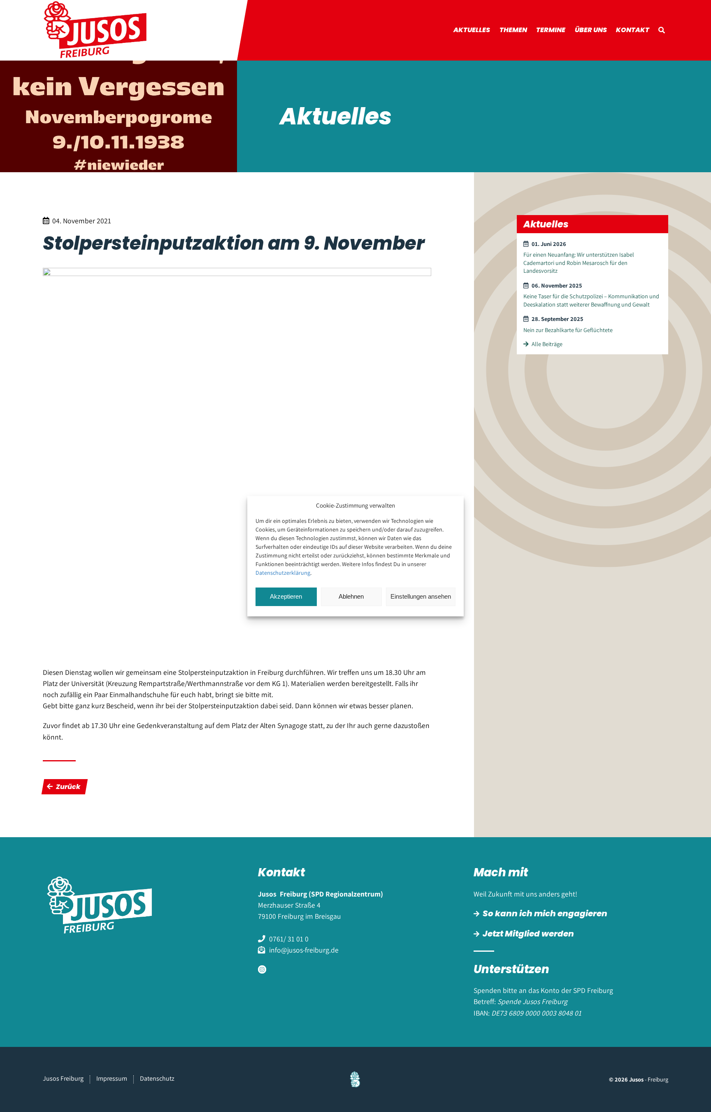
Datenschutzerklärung (283, 572)
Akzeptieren (286, 596)
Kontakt (632, 30)
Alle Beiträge (547, 344)
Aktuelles (471, 30)
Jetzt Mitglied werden (528, 933)
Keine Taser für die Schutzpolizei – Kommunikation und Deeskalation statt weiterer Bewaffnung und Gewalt (591, 300)
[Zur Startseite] (103, 30)
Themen (513, 30)
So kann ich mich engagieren (545, 913)
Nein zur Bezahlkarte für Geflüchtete (568, 330)
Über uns (591, 30)
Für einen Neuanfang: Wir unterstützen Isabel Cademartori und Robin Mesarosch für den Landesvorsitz (578, 262)
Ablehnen (351, 596)
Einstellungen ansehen (420, 596)
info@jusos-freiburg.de (304, 950)
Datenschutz (157, 1078)
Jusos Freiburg (63, 1078)
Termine (550, 30)
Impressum (111, 1078)
